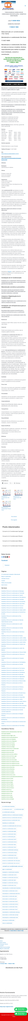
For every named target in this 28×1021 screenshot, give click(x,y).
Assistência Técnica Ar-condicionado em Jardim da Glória (14, 640)
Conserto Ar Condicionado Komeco (13, 546)
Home (1, 941)
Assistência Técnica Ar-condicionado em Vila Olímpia (12, 725)
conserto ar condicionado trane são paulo (11, 860)
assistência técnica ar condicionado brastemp (12, 815)
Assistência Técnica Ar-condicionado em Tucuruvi (12, 605)
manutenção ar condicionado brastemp (11, 888)
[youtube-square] (9, 557)
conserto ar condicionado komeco (9, 841)
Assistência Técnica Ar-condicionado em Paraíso (12, 635)
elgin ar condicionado (7, 869)
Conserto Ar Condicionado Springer (13, 531)
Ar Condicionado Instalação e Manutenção (10, 574)
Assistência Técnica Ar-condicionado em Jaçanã (12, 595)
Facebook (4, 560)
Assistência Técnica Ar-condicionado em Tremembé (12, 593)
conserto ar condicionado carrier (9, 828)
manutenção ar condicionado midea (9, 906)
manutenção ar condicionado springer (10, 914)
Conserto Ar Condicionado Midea (12, 541)
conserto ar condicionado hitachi (9, 839)
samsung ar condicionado (8, 920)
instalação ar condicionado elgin (9, 880)
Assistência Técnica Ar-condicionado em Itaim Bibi (12, 703)
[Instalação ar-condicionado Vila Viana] (6, 493)
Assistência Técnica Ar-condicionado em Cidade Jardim (13, 609)
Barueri (9, 271)
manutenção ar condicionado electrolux (11, 893)
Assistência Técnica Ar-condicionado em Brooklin (12, 695)
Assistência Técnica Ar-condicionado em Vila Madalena (13, 662)
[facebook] (4, 557)
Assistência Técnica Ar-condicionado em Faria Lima (12, 670)
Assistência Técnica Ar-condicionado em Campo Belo (13, 697)
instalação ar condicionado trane (9, 885)
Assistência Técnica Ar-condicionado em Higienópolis (13, 676)
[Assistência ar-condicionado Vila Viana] (18, 493)
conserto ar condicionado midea (9, 844)
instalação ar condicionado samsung (10, 882)
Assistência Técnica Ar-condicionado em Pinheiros (12, 686)
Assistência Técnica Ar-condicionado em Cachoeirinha (13, 601)
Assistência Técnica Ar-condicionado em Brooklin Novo (13, 692)
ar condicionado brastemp (8, 806)
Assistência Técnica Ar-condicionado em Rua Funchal (13, 707)
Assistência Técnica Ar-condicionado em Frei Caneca (13, 668)
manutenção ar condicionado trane (10, 917)
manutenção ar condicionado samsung (11, 912)
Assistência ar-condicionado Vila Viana (17, 498)
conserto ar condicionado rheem (9, 847)
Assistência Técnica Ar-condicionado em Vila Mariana (13, 672)
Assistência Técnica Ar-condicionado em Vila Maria (12, 599)
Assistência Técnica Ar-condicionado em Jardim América (13, 701)
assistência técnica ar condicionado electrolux (12, 817)
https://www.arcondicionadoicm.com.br (10, 153)
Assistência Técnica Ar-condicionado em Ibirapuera (12, 678)
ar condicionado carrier (7, 809)
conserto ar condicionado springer (9, 852)
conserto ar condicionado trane (9, 855)
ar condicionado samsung (8, 812)
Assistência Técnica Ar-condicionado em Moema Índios (13, 680)
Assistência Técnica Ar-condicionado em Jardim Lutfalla (13, 637)
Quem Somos (4, 584)
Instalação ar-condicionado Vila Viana (5, 498)
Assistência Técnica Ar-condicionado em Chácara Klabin (13, 652)
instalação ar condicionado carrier (9, 874)
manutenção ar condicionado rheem (10, 909)
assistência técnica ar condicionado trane (11, 820)
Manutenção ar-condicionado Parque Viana (6, 509)
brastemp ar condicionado (8, 823)
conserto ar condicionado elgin (9, 831)
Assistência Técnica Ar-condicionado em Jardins (12, 699)
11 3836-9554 (15, 20)
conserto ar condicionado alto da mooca (11, 825)
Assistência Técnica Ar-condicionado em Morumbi (12, 674)
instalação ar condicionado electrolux (10, 877)
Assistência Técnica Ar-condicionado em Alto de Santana (13, 705)
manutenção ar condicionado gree (9, 898)
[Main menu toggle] (25, 5)
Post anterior (14, 516)
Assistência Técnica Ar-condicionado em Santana (12, 607)
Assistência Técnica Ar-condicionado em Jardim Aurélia (13, 642)
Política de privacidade (6, 582)
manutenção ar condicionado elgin (9, 896)
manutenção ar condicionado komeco (10, 904)
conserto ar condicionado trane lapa (10, 857)
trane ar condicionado (7, 923)
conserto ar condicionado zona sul (13, 866)
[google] (6, 557)
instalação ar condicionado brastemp (10, 872)
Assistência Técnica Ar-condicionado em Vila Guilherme (13, 597)
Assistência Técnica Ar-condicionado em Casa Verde (12, 603)
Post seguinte (14, 519)
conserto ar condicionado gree (8, 836)
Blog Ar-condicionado (6, 576)
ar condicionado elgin (19, 809)
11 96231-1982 (20, 930)
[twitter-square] (2, 557)
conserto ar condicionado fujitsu (9, 834)
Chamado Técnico (5, 578)
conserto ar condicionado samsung (10, 849)
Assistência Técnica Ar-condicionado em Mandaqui (12, 591)
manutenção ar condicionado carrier (10, 890)
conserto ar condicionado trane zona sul (10, 863)
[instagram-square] (7, 557)
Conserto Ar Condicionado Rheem (13, 536)
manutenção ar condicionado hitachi (10, 901)
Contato (3, 580)
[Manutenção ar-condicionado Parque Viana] (6, 504)
